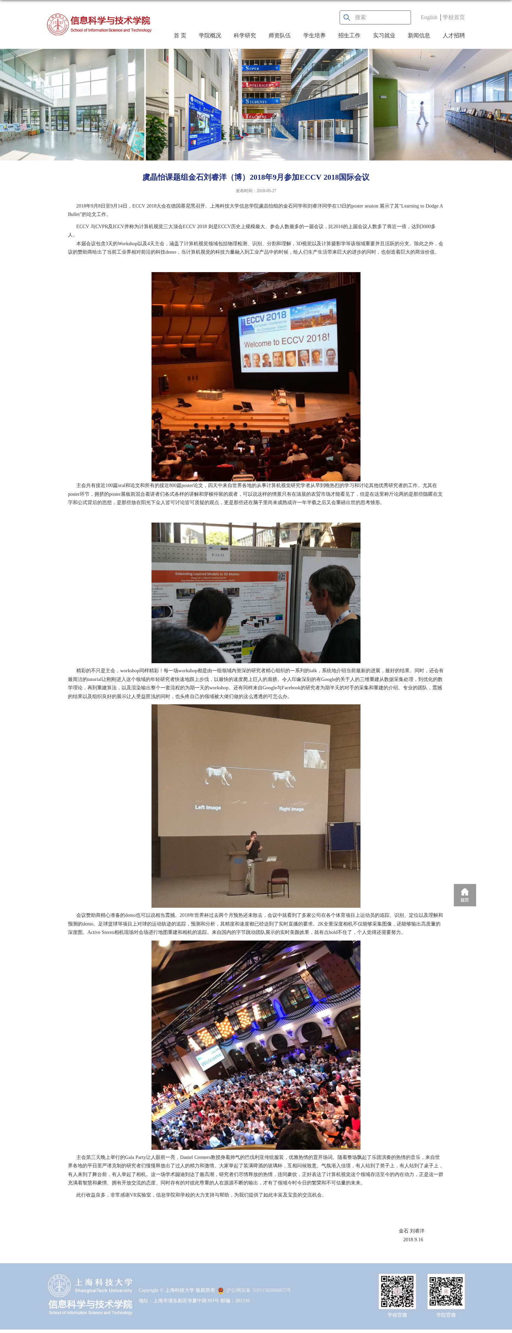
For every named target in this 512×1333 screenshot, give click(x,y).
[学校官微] (397, 1279)
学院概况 (210, 35)
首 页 (180, 35)
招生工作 (349, 35)
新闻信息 (419, 35)
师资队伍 (280, 35)
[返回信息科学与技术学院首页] (99, 24)
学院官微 (446, 1315)
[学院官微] (446, 1279)
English (429, 17)
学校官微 (397, 1315)
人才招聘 (454, 35)
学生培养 (314, 35)
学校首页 (454, 17)
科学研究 (245, 35)
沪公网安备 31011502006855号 (258, 1290)
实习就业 (384, 35)
